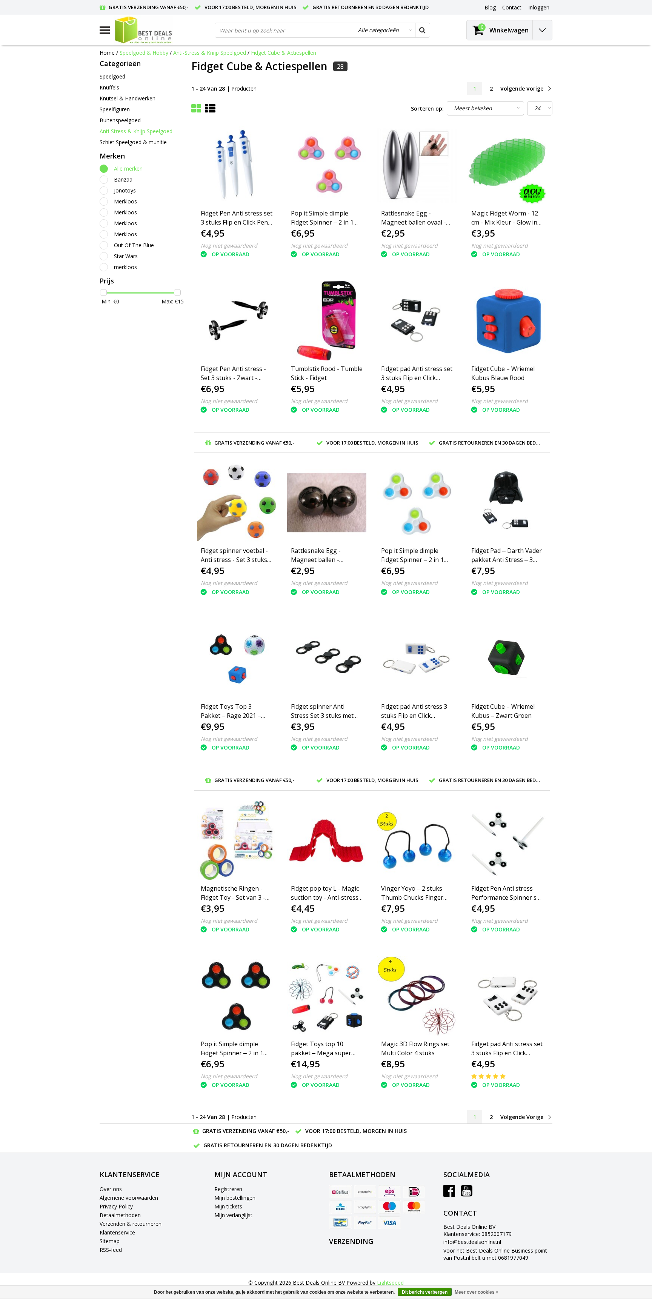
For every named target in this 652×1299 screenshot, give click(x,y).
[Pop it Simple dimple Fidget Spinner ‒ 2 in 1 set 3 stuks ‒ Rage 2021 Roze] (326, 165)
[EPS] (389, 1191)
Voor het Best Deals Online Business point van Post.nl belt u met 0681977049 (495, 1254)
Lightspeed (390, 1282)
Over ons (111, 1189)
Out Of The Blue (134, 245)
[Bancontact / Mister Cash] (340, 1222)
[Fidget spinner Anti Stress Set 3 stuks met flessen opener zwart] (326, 658)
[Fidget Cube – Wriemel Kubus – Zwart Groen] (507, 658)
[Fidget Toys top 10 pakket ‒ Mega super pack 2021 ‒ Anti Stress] (326, 996)
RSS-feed (111, 1249)
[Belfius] (340, 1191)
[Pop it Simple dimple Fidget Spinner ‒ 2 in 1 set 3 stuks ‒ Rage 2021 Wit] (417, 502)
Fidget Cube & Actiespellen (283, 52)
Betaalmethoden (120, 1215)
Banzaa (123, 179)
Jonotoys (125, 190)
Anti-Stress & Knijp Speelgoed (209, 52)
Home (107, 52)
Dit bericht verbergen (424, 1292)
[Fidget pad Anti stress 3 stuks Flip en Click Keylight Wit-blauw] (417, 658)
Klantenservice (117, 1232)
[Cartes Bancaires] (365, 1191)
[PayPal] (365, 1222)
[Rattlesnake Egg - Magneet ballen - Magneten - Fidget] (326, 502)
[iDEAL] (414, 1191)
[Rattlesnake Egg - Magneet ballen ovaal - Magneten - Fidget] (417, 165)
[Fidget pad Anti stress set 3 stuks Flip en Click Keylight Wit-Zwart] (507, 996)
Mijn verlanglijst (233, 1215)
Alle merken (128, 168)
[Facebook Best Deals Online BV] (449, 1193)
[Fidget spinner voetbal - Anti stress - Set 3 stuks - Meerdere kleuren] (236, 502)
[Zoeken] (422, 30)
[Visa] (389, 1222)
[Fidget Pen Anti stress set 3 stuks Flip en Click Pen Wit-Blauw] (236, 165)
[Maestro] (389, 1207)
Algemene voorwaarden (129, 1197)
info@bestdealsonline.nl (472, 1241)
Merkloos (125, 201)
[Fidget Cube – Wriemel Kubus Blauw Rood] (507, 320)
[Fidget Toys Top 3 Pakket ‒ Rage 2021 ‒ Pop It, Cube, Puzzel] (236, 658)
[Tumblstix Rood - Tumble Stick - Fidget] (326, 320)
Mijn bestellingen (234, 1197)
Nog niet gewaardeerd (229, 245)
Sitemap (110, 1241)
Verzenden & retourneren (130, 1223)
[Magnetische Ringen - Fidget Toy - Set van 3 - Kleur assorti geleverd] (236, 840)
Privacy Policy (116, 1206)
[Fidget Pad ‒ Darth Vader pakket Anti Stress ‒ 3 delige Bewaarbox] (507, 502)
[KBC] (340, 1207)
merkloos (125, 267)
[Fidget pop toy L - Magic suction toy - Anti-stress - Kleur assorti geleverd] (326, 840)
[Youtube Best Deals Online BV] (466, 1193)
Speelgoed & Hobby (144, 52)
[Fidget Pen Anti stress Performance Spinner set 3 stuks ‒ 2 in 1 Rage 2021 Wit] (507, 840)
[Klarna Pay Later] (365, 1207)
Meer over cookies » (476, 1292)
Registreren (228, 1189)
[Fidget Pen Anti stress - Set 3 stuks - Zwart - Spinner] (236, 320)
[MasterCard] (414, 1207)
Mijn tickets (228, 1206)
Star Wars (126, 256)
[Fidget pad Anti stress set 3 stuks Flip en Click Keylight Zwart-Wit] (417, 320)
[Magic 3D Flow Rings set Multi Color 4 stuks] (417, 996)
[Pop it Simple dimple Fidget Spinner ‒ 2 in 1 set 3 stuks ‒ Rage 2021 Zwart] (236, 996)
